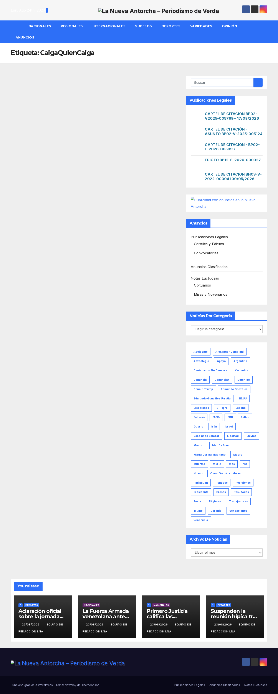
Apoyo (221, 361)
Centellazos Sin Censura (210, 370)
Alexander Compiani (229, 351)
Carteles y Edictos (209, 244)
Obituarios (202, 285)
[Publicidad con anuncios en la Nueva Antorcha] (227, 203)
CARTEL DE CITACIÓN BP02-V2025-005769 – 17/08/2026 (232, 116)
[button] (266, 32)
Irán (214, 426)
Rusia (197, 501)
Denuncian (222, 379)
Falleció (199, 417)
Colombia (241, 370)
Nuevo (198, 473)
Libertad (233, 436)
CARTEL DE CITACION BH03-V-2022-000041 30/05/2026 (233, 176)
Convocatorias (206, 253)
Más (232, 464)
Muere (237, 454)
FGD (230, 417)
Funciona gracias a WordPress (32, 685)
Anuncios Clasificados (209, 267)
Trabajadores (238, 501)
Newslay (70, 685)
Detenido (243, 379)
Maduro (199, 445)
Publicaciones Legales (209, 237)
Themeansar (90, 685)
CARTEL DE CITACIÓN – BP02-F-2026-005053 (232, 146)
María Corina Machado (209, 454)
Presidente (201, 492)
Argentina (240, 361)
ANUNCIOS (25, 37)
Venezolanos (238, 510)
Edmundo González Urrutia (212, 398)
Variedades (201, 26)
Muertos (199, 464)
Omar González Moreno (226, 473)
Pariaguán (201, 482)
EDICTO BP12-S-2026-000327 (233, 160)
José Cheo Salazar (206, 436)
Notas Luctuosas (205, 278)
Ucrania (216, 510)
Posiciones (243, 482)
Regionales (72, 26)
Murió (217, 464)
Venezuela (201, 520)
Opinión (229, 26)
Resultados (241, 492)
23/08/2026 (31, 624)
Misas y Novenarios (210, 294)
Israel (229, 426)
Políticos (222, 482)
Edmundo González (234, 389)
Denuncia (200, 379)
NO (245, 464)
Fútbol (245, 417)
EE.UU (242, 398)
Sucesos (143, 26)
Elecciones (201, 407)
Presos (221, 492)
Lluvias (251, 436)
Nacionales (39, 26)
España (240, 407)
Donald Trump (203, 389)
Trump (198, 510)
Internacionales (109, 26)
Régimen (215, 501)
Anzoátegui (201, 361)
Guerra (199, 426)
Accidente (201, 351)
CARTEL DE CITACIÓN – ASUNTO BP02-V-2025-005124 (234, 131)
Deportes (171, 26)
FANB (216, 417)
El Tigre (222, 407)
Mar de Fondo (221, 445)
